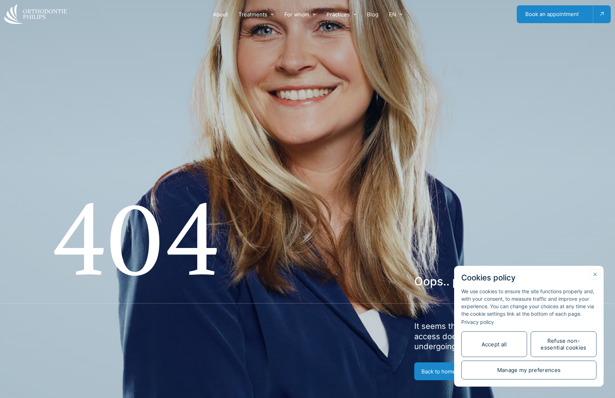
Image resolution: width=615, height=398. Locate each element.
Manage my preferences (529, 370)
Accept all (494, 344)
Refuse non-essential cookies (563, 344)
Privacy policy (477, 322)
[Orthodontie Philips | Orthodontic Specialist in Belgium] (35, 14)
